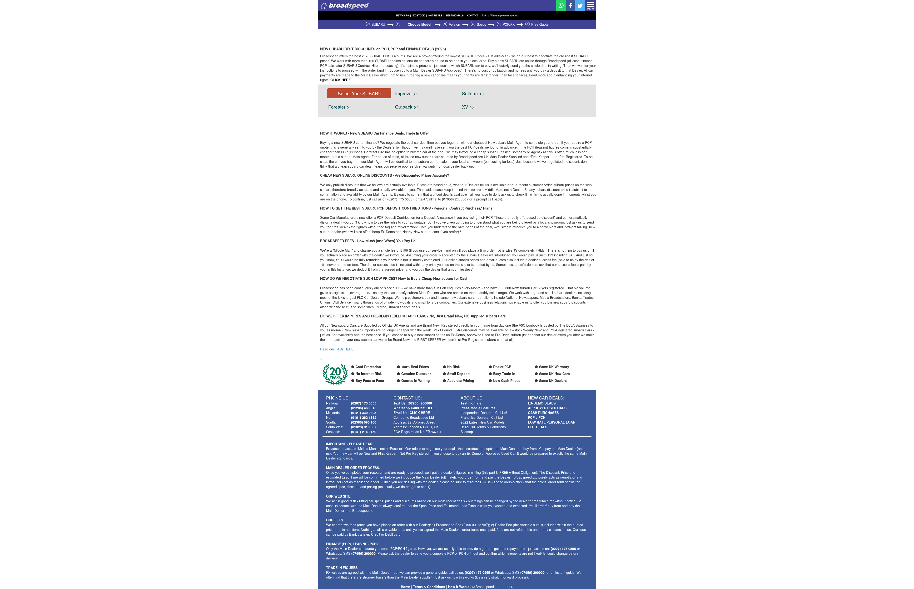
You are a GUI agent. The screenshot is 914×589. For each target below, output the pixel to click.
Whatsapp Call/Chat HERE (414, 407)
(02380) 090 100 (363, 422)
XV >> (468, 106)
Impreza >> (406, 93)
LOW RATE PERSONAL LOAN (551, 422)
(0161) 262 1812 (363, 417)
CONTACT (473, 15)
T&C (485, 15)
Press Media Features (478, 407)
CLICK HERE (340, 79)
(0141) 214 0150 (363, 431)
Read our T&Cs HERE (336, 349)
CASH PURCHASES (543, 412)
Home (405, 586)
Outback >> (407, 106)
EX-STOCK (419, 15)
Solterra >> (473, 93)
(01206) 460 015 (363, 407)
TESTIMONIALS (456, 15)
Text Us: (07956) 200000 (412, 403)
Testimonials (471, 403)
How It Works (458, 586)
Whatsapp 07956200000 (504, 15)
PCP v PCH (536, 417)
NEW (403, 15)
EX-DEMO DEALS (542, 403)
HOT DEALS (436, 15)
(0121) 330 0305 (363, 412)
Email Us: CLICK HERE (411, 412)
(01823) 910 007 (363, 426)
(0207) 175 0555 (363, 403)
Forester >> (340, 106)
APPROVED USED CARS (547, 407)
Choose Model (420, 24)
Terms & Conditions (429, 586)
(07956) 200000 (363, 553)
